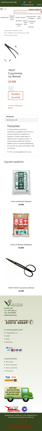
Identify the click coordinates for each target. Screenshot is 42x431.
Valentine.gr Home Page (9, 2)
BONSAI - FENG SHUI (25, 22)
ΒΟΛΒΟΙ (23, 17)
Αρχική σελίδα (8, 30)
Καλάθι (39, 5)
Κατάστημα (9, 342)
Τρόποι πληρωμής (11, 365)
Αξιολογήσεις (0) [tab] (11, 120)
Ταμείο (7, 339)
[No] (40, 422)
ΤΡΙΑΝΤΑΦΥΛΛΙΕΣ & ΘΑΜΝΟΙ (31, 17)
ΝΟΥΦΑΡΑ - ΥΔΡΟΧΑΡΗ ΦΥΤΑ (19, 23)
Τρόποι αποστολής (11, 368)
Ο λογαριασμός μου (28, 5)
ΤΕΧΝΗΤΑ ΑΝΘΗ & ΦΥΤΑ (12, 17)
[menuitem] (24, 2)
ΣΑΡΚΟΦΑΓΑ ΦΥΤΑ (32, 22)
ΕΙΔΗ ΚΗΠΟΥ (39, 17)
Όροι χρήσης (9, 362)
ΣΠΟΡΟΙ (18, 17)
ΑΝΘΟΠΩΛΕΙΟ (4, 17)
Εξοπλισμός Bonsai (19, 33)
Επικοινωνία (9, 371)
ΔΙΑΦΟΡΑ (31, 27)
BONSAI (10, 33)
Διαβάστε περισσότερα (21, 426)
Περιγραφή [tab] (10, 116)
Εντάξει (21, 421)
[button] (16, 46)
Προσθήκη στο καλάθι (15, 96)
